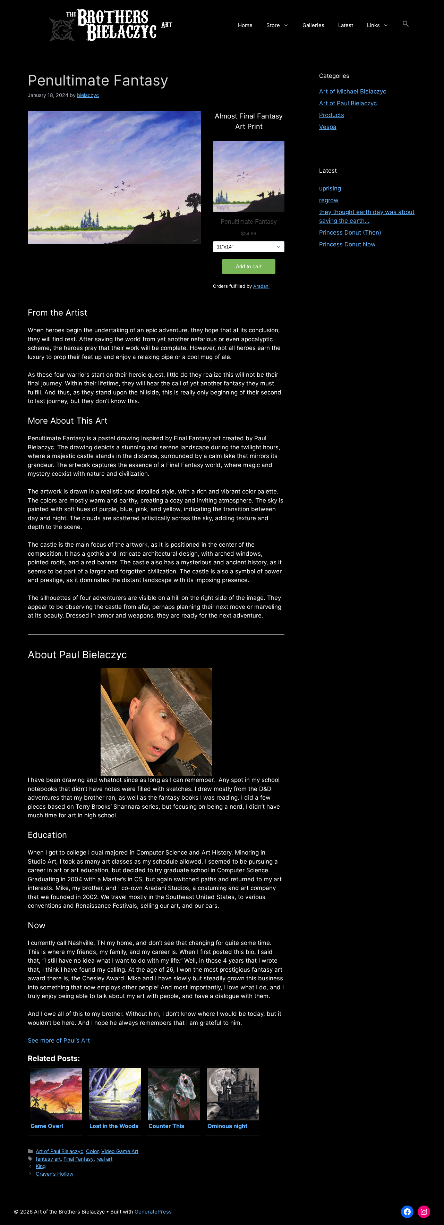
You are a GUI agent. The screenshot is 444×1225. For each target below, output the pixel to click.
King (41, 1166)
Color (92, 1151)
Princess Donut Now (347, 244)
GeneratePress (153, 1211)
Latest (345, 25)
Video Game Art (119, 1151)
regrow (329, 200)
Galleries (313, 25)
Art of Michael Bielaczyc (352, 91)
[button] (405, 25)
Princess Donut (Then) (350, 232)
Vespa (327, 126)
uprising (330, 188)
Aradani (261, 286)
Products (331, 115)
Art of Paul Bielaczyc (59, 1151)
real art (104, 1159)
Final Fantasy (78, 1159)
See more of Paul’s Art (59, 1040)
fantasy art (48, 1159)
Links (373, 25)
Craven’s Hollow (55, 1174)
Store (273, 25)
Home (245, 25)
